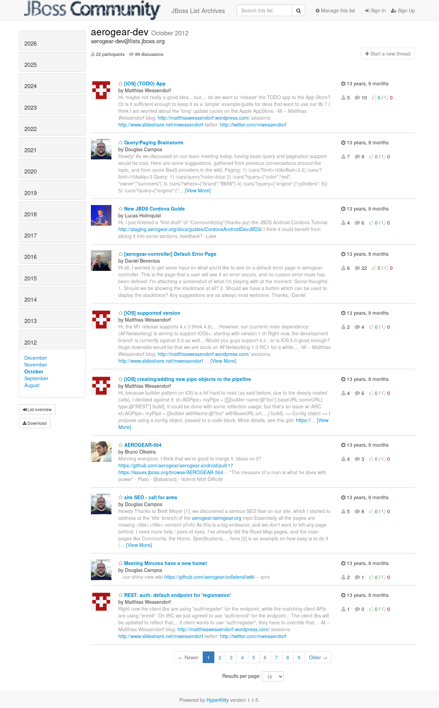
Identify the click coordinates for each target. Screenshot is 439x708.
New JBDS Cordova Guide (154, 208)
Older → (318, 657)
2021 (30, 150)
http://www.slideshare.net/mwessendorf (160, 124)
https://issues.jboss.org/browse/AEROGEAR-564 (170, 472)
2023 (30, 107)
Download (36, 423)
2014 (30, 299)
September (36, 378)
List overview (39, 409)
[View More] (198, 190)
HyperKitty (217, 699)
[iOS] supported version (151, 312)
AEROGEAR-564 (142, 444)
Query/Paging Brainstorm (153, 142)
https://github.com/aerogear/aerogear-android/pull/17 (175, 465)
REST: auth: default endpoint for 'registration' (177, 594)
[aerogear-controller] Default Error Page (169, 253)
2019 (30, 193)
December (35, 357)
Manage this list (337, 10)
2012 (30, 342)
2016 (30, 256)
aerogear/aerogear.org (216, 517)
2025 (30, 64)
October (33, 371)
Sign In (377, 10)
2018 (30, 214)
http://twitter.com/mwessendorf (253, 124)
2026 (30, 43)
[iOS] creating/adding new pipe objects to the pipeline (187, 378)
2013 (30, 320)
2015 (30, 278)
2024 (30, 86)
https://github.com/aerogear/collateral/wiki (209, 576)
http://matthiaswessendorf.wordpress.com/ (204, 117)
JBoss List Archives (198, 10)
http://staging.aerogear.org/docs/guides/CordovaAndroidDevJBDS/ (190, 229)
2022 (30, 128)
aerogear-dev (121, 31)
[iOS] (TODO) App (144, 83)
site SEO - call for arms (150, 497)
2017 (30, 235)
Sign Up (405, 10)
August (31, 385)
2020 (30, 171)
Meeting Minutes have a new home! (165, 563)
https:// (303, 420)
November (35, 364)
